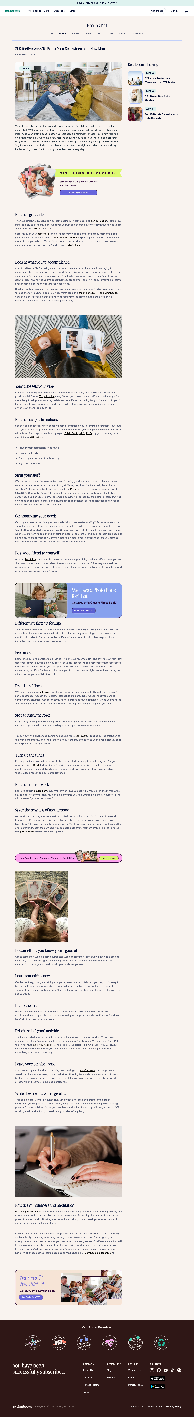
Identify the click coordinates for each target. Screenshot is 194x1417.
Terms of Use (154, 1406)
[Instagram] (152, 1370)
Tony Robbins (46, 396)
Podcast (111, 1377)
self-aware (81, 735)
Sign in (174, 10)
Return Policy (135, 1384)
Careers (87, 1377)
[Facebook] (159, 1370)
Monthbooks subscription (98, 1252)
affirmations (37, 437)
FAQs (131, 1377)
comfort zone (87, 1070)
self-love (44, 692)
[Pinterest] (179, 1370)
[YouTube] (166, 1370)
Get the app (157, 10)
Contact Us (134, 1370)
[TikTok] (172, 1370)
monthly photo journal (65, 237)
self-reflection (99, 220)
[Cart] (186, 10)
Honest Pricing (91, 1384)
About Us (88, 1370)
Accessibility (136, 1406)
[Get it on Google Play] (162, 1386)
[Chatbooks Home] (13, 11)
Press (86, 1392)
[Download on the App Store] (162, 1378)
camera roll (43, 233)
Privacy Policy (173, 1406)
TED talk (35, 765)
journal (37, 228)
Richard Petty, (78, 489)
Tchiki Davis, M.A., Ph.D (78, 433)
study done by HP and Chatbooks (98, 292)
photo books (27, 831)
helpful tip (30, 559)
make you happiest (43, 1044)
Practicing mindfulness (28, 1211)
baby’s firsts (73, 245)
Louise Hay (40, 790)
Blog (109, 1370)
